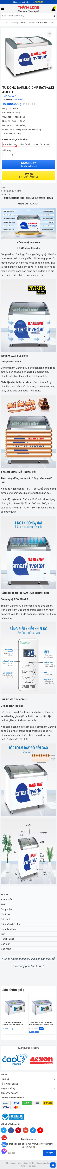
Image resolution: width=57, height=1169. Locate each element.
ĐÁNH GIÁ (5, 194)
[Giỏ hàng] (52, 10)
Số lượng (6, 150)
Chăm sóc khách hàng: (28, 2)
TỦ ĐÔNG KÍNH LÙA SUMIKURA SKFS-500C (13, 1023)
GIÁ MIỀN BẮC (25, 144)
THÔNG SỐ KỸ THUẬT (11, 191)
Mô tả (3, 187)
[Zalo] (4, 1144)
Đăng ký (49, 1153)
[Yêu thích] (49, 34)
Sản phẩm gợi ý (13, 990)
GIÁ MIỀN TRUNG (41, 144)
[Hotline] (4, 1137)
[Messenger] (4, 1151)
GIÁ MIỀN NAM (9, 144)
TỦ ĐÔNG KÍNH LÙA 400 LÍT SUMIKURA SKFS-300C (41, 1023)
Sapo (34, 1166)
